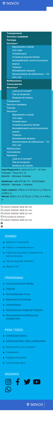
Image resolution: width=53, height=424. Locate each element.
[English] (2, 16)
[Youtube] (36, 381)
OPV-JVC (16, 77)
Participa (11, 40)
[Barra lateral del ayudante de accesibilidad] (49, 10)
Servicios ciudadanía (17, 36)
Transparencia (14, 33)
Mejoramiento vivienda (23, 47)
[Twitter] (27, 381)
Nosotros (12, 87)
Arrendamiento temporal (23, 70)
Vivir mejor (17, 50)
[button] (26, 223)
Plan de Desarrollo (21, 94)
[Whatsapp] (8, 389)
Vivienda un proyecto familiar (26, 57)
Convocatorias (14, 84)
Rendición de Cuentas (22, 97)
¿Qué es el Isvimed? (22, 91)
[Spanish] (5, 16)
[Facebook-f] (17, 381)
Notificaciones (14, 81)
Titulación (16, 67)
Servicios (12, 43)
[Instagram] (8, 381)
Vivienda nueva (19, 53)
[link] (34, 405)
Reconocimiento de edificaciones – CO (30, 74)
